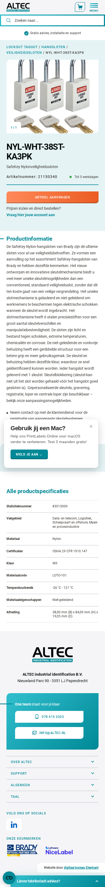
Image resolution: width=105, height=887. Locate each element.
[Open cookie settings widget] (9, 877)
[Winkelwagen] (80, 7)
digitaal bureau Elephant (81, 868)
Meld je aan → (29, 454)
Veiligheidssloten (24, 53)
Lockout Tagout (22, 47)
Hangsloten (53, 47)
